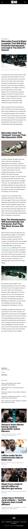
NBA (3, 452)
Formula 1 (5, 39)
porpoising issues (6, 247)
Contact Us (14, 523)
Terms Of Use (23, 521)
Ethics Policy (16, 521)
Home (3, 521)
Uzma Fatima (4, 374)
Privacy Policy (9, 521)
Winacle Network (20, 525)
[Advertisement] (14, 21)
